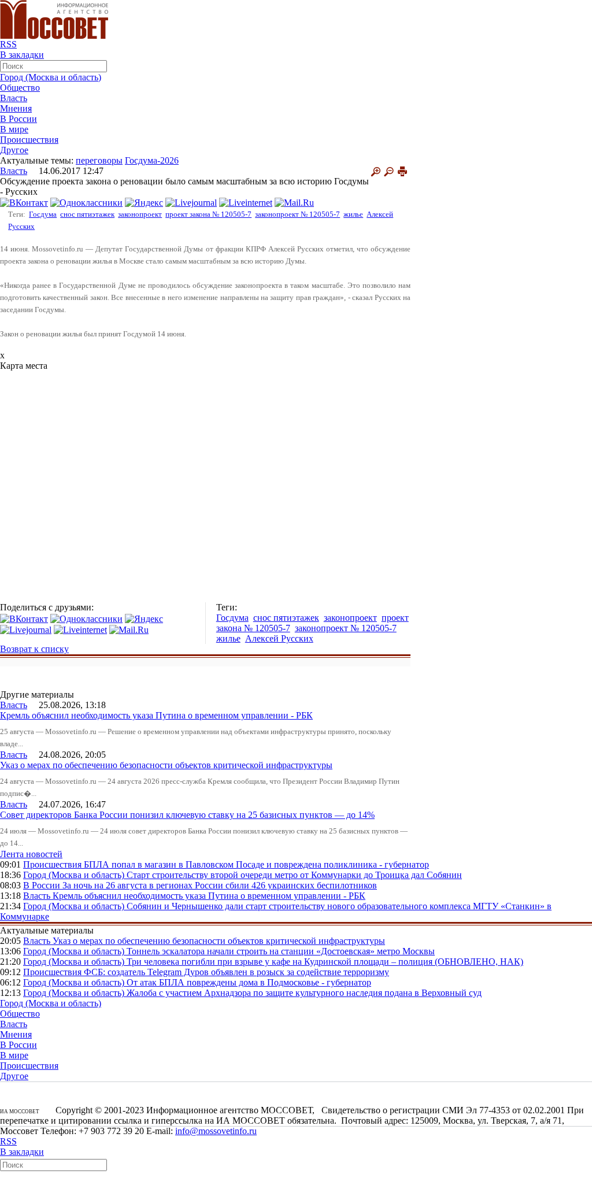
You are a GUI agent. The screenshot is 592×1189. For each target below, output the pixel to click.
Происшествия (29, 140)
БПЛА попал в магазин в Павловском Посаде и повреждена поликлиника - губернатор (256, 864)
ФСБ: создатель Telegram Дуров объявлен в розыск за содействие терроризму (236, 972)
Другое (14, 150)
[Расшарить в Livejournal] (191, 202)
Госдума (43, 214)
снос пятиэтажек (87, 214)
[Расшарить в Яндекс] (144, 202)
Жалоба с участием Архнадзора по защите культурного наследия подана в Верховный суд (304, 993)
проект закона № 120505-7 (208, 214)
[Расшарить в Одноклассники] (86, 202)
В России (18, 119)
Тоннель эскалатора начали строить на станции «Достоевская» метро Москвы (281, 951)
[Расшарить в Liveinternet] (245, 202)
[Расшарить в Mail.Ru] (294, 202)
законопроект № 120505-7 (297, 214)
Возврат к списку (34, 649)
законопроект (140, 214)
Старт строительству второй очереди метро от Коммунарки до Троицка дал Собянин (294, 875)
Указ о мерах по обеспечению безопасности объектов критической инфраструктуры (166, 765)
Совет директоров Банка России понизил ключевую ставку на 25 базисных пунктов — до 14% (187, 815)
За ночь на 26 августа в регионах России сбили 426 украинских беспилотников (219, 885)
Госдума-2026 (152, 160)
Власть (13, 98)
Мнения (16, 108)
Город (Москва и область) (50, 77)
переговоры (99, 160)
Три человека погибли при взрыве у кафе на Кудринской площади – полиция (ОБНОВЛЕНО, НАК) (325, 961)
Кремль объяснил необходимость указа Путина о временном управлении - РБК (156, 715)
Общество (20, 87)
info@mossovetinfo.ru (216, 1131)
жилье (353, 214)
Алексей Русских (279, 638)
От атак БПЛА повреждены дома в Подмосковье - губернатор (249, 982)
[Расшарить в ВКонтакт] (24, 202)
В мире (14, 129)
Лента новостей (31, 854)
